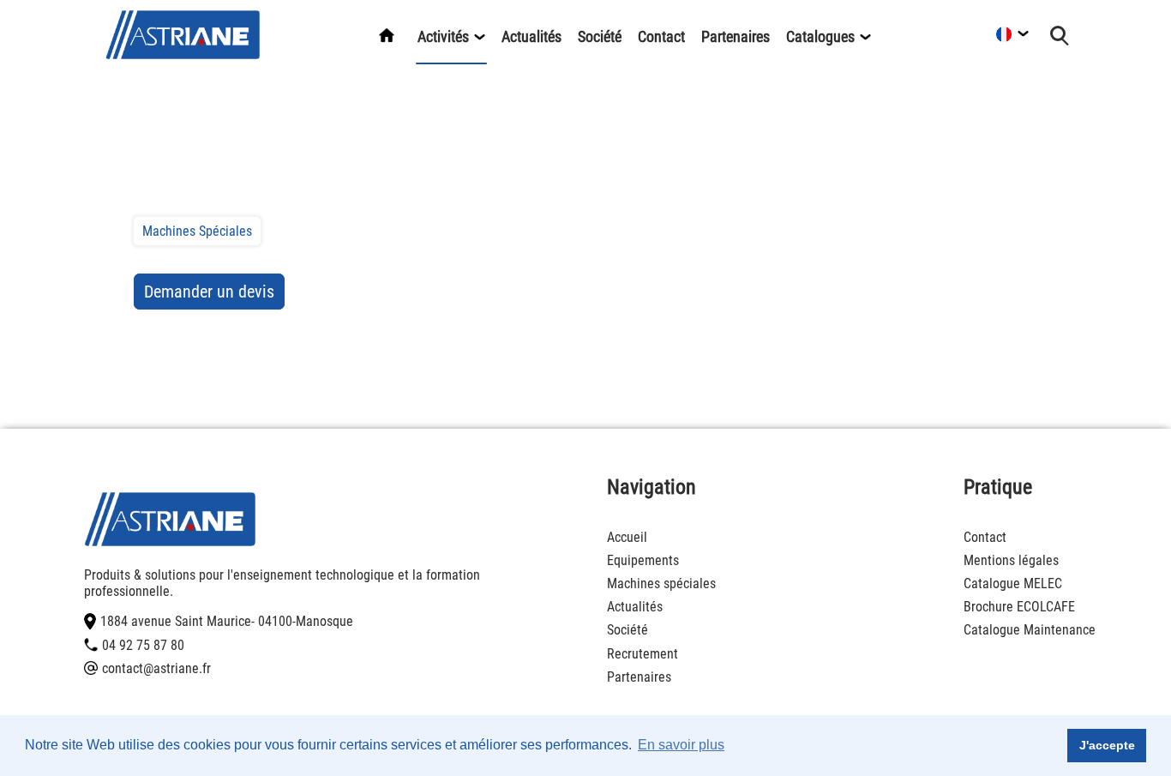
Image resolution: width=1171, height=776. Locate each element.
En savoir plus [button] (681, 744)
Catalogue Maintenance (1030, 630)
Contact (661, 36)
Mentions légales (1011, 560)
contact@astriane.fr (156, 668)
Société (600, 36)
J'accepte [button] (1107, 745)
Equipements (643, 560)
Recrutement (642, 654)
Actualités (531, 36)
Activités (444, 36)
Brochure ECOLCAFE (1019, 607)
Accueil (627, 537)
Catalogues (822, 36)
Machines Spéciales (197, 231)
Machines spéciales (661, 583)
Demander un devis (209, 291)
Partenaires (735, 36)
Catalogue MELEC (1013, 583)
